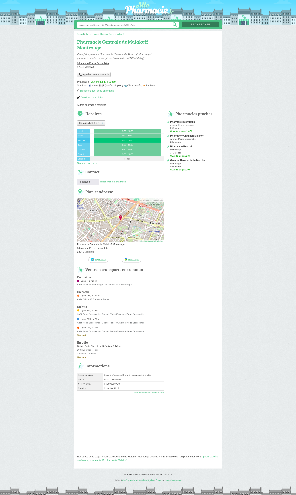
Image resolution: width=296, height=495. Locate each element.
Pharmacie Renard (181, 146)
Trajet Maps (133, 260)
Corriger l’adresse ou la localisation (150, 241)
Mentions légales (146, 480)
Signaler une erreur (87, 163)
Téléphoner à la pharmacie (113, 182)
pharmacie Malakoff (116, 460)
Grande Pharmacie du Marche (187, 160)
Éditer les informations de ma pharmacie (149, 392)
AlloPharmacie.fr (148, 11)
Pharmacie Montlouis (182, 122)
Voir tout (81, 335)
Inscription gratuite (172, 480)
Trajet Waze (100, 260)
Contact (159, 480)
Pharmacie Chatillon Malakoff (187, 135)
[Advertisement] (193, 197)
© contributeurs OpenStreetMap (151, 200)
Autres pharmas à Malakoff (91, 105)
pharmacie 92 (97, 460)
